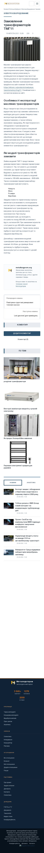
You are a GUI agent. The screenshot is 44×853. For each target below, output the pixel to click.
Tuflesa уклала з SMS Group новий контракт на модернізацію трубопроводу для (27, 507)
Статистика (7, 736)
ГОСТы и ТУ (8, 807)
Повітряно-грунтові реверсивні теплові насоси (19, 304)
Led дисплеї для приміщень (26, 316)
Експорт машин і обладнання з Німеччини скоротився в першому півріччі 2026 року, (27, 492)
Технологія (7, 813)
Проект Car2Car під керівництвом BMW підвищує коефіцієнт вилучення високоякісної (27, 523)
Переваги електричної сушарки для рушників (18, 467)
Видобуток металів (10, 718)
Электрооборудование (28, 9)
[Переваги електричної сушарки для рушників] (22, 452)
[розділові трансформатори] (22, 368)
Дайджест (18, 9)
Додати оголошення (10, 767)
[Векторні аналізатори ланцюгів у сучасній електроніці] (22, 396)
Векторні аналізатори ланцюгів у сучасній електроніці (20, 410)
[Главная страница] (11, 3)
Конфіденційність (9, 819)
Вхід (31, 3)
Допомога (7, 788)
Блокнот (6, 761)
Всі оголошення (9, 758)
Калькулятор (8, 743)
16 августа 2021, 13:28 (15, 33)
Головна (6, 9)
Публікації (12, 9)
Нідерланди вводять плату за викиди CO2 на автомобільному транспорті (27, 538)
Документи (7, 810)
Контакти (7, 792)
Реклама (7, 746)
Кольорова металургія (11, 715)
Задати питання (9, 785)
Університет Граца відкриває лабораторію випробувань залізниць (27, 552)
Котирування (8, 739)
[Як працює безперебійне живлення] (22, 425)
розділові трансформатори (15, 381)
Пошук (6, 770)
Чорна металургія (9, 712)
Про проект (7, 782)
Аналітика (7, 724)
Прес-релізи (8, 721)
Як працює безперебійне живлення (18, 438)
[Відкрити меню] (37, 3)
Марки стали (8, 816)
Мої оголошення (9, 764)
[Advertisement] (22, 588)
